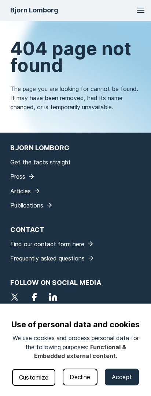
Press (17, 176)
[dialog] (75, 350)
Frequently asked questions (47, 258)
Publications (26, 205)
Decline (80, 377)
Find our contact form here (47, 244)
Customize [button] (34, 377)
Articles (20, 191)
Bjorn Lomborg (34, 10)
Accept (122, 377)
